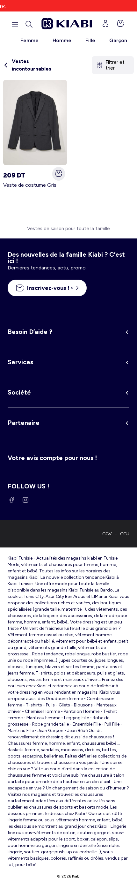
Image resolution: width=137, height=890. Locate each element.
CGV (107, 534)
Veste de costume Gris (29, 185)
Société (19, 392)
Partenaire (24, 422)
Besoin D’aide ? (30, 332)
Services (20, 362)
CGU (124, 534)
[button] (29, 24)
